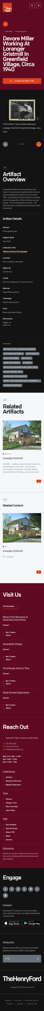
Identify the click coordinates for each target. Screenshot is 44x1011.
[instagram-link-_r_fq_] (11, 889)
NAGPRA (8, 1000)
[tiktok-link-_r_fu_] (37, 889)
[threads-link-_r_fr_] (18, 889)
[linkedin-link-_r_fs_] (24, 889)
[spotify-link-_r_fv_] (5, 895)
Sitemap (20, 1004)
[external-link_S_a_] (22, 743)
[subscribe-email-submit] (37, 959)
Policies (18, 1000)
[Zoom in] (20, 118)
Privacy (10, 1004)
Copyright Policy (32, 1000)
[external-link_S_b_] (22, 746)
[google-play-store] (32, 923)
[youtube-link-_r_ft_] (30, 889)
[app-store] (12, 923)
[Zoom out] (26, 118)
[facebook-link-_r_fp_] (5, 889)
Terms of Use (32, 1004)
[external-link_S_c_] (22, 749)
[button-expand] (37, 516)
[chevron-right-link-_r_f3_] (38, 572)
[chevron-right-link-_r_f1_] (38, 481)
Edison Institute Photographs (15, 252)
